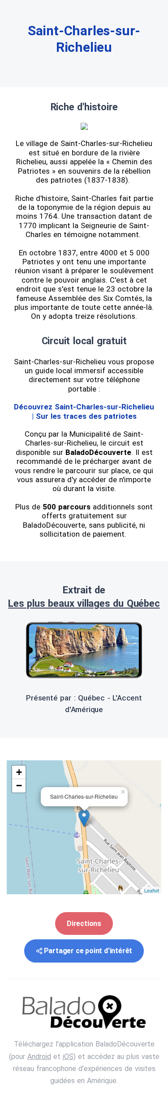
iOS (68, 1056)
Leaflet (151, 890)
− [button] (19, 785)
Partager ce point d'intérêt (88, 950)
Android (39, 1056)
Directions (84, 923)
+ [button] (19, 772)
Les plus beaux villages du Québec (83, 603)
